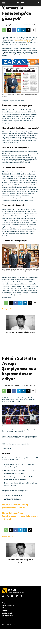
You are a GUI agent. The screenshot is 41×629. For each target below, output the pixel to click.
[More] (33, 30)
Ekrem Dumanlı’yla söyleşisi (22, 41)
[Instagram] (7, 596)
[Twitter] (17, 596)
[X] (9, 30)
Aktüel (11, 309)
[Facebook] (14, 30)
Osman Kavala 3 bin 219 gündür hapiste (20, 332)
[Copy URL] (28, 30)
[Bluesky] (3, 596)
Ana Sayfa (5, 309)
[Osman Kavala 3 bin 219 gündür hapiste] (20, 322)
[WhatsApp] (4, 30)
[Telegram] (19, 30)
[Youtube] (12, 596)
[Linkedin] (23, 30)
